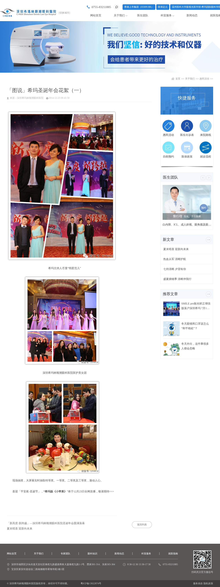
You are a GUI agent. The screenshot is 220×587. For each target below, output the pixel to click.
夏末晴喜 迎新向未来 (19, 528)
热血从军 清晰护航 (174, 259)
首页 (177, 78)
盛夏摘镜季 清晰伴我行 (177, 279)
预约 (203, 208)
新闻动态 (191, 15)
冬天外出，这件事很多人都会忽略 (195, 346)
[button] (203, 178)
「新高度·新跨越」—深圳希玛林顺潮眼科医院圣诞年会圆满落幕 (46, 523)
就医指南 (173, 553)
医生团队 (142, 15)
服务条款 (198, 583)
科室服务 (146, 553)
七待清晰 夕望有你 (174, 269)
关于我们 (190, 78)
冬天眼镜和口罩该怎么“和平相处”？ (195, 326)
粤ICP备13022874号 (91, 583)
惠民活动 (204, 78)
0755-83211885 (101, 7)
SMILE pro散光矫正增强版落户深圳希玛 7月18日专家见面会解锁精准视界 (195, 306)
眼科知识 (92, 553)
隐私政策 (208, 583)
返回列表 (142, 524)
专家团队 (65, 553)
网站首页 (95, 15)
